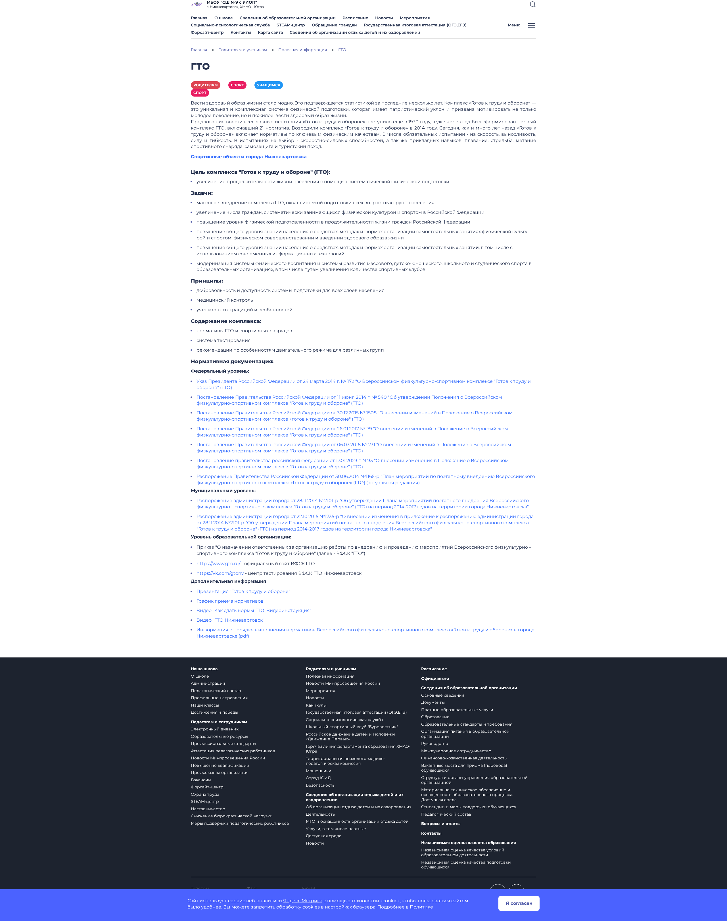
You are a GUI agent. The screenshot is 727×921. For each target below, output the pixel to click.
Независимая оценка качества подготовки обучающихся (466, 865)
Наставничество (208, 808)
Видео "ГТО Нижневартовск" (230, 620)
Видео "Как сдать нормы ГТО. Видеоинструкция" (254, 610)
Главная (199, 17)
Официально (435, 678)
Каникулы (316, 705)
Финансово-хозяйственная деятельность (464, 758)
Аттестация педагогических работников (233, 750)
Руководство (434, 743)
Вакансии (201, 779)
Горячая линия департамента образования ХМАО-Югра (358, 749)
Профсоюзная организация (219, 772)
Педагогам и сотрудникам (219, 722)
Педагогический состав (216, 690)
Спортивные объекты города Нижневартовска (249, 156)
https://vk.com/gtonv (220, 573)
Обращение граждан (334, 25)
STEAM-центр (291, 25)
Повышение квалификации (220, 765)
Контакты (241, 32)
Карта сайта (270, 32)
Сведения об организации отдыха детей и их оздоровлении (355, 32)
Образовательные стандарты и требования (466, 724)
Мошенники (318, 770)
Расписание (355, 17)
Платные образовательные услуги (457, 709)
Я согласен (519, 903)
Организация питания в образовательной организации (465, 734)
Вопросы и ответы (441, 823)
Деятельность (320, 814)
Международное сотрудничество (456, 750)
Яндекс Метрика (302, 900)
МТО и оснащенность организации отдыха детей (357, 821)
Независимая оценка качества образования (468, 842)
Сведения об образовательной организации (288, 17)
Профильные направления (219, 697)
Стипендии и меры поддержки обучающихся (468, 806)
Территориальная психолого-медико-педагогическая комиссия (345, 761)
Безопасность (320, 785)
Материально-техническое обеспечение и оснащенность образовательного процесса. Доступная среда (467, 794)
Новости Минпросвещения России (228, 758)
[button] (532, 4)
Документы (433, 702)
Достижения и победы (214, 712)
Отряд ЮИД (318, 777)
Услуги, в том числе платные (336, 828)
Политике (421, 907)
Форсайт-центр (207, 32)
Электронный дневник (215, 729)
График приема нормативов (230, 601)
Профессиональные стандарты (223, 743)
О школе (223, 17)
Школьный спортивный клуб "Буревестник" (352, 726)
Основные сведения (442, 695)
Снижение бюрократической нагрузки (232, 815)
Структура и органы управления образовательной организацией (474, 780)
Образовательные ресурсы (219, 736)
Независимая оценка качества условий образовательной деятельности (462, 852)
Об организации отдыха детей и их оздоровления (358, 806)
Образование (435, 716)
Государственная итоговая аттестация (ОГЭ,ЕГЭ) (415, 25)
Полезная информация (330, 676)
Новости (384, 17)
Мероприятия (415, 17)
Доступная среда (323, 835)
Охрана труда (205, 794)
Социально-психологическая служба (230, 25)
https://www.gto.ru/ (218, 563)
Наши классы (205, 705)
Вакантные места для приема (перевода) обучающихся (464, 768)
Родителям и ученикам (331, 669)
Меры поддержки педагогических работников (240, 823)
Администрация (208, 683)
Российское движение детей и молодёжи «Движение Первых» (350, 737)
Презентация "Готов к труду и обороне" (243, 591)
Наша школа (204, 669)
